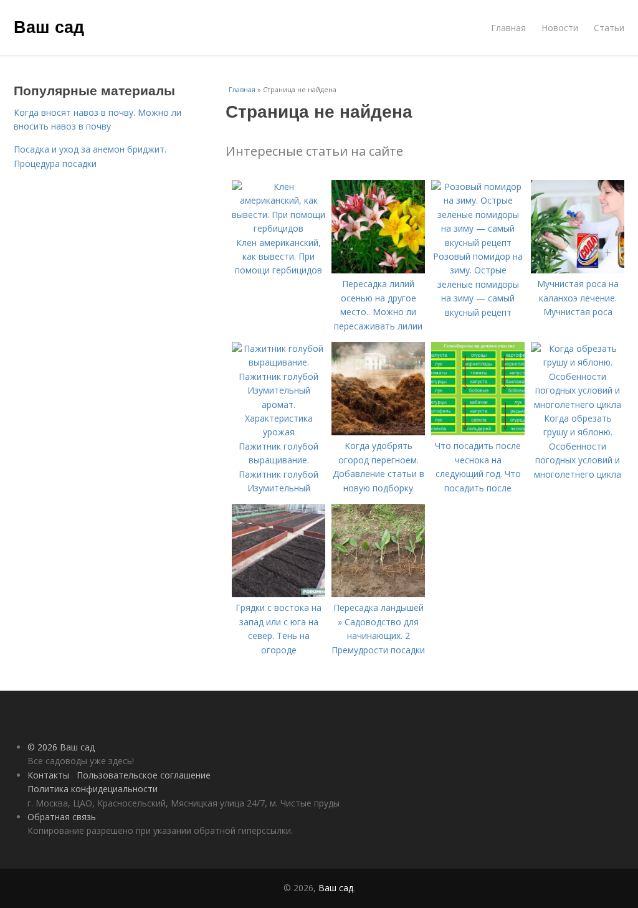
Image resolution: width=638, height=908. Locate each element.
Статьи (609, 28)
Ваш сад (49, 26)
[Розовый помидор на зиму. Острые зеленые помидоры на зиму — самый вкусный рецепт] (478, 242)
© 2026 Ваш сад (61, 747)
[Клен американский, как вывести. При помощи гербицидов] (278, 228)
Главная (508, 28)
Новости (559, 28)
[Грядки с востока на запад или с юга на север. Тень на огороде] (278, 594)
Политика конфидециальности (92, 789)
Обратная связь (61, 817)
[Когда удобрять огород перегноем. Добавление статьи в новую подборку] (378, 432)
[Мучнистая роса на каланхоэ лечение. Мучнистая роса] (577, 270)
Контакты (48, 775)
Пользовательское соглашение (144, 775)
